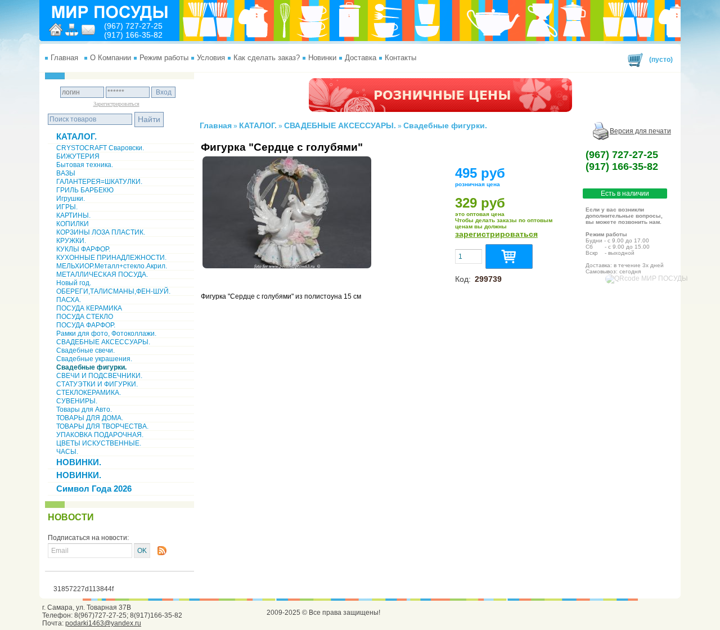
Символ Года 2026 (94, 488)
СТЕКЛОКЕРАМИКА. (88, 393)
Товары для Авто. (84, 409)
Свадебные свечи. (85, 350)
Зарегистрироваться (116, 104)
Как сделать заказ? (266, 57)
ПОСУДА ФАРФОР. (85, 325)
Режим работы (164, 57)
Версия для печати (640, 131)
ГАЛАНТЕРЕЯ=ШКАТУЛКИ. (99, 182)
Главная (64, 57)
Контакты (400, 57)
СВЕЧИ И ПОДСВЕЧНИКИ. (99, 376)
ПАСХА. (68, 300)
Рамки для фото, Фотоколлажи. (106, 334)
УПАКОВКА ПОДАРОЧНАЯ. (99, 435)
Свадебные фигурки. (91, 367)
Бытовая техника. (84, 165)
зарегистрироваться (496, 234)
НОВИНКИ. (78, 462)
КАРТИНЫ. (73, 215)
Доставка (360, 57)
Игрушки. (70, 198)
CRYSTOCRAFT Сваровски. (100, 148)
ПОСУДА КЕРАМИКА (89, 308)
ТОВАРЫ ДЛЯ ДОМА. (89, 418)
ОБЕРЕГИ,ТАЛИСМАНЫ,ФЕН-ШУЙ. (113, 291)
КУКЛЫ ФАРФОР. (83, 249)
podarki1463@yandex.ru (103, 623)
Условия (211, 57)
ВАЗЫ (65, 173)
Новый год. (73, 283)
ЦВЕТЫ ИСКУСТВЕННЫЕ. (98, 443)
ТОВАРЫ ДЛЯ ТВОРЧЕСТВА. (102, 426)
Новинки (322, 57)
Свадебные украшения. (94, 359)
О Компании (110, 57)
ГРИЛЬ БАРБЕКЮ (85, 190)
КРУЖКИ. (71, 241)
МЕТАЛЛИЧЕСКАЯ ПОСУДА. (102, 274)
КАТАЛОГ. (76, 136)
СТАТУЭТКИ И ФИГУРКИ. (97, 384)
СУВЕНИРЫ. (76, 401)
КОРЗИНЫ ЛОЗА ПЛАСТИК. (100, 232)
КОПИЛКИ (72, 224)
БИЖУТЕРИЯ (78, 156)
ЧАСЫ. (67, 452)
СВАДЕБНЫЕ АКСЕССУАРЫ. (103, 342)
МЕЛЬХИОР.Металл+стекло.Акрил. (111, 266)
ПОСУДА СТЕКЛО (84, 317)
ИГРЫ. (67, 207)
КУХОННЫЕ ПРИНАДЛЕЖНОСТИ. (111, 258)
